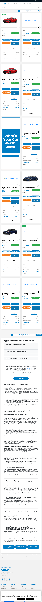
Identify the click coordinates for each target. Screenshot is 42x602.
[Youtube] (9, 579)
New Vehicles (3, 586)
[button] (18, 27)
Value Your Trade (21, 546)
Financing (23, 584)
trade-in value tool (18, 484)
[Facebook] (2, 579)
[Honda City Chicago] (4, 3)
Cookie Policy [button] (13, 596)
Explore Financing (15, 44)
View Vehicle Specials (9, 547)
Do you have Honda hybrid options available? (13, 348)
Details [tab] (8, 48)
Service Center (13, 586)
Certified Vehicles (4, 589)
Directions (32, 588)
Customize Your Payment (6, 39)
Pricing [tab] (14, 48)
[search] (41, 3)
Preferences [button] (35, 596)
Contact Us (21, 378)
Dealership (33, 584)
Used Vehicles (3, 588)
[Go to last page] (40, 11)
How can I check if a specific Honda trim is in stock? (14, 354)
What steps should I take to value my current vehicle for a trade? (16, 358)
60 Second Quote (15, 33)
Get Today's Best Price (15, 39)
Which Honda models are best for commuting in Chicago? (15, 344)
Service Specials (14, 589)
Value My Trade (23, 588)
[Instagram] (5, 579)
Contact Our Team (33, 546)
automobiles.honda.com (35, 589)
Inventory (3, 584)
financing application (30, 368)
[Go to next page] (39, 11)
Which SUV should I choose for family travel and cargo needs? (16, 351)
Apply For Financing (24, 586)
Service (13, 584)
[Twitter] (7, 579)
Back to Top (39, 334)
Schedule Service (14, 588)
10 (36, 10)
